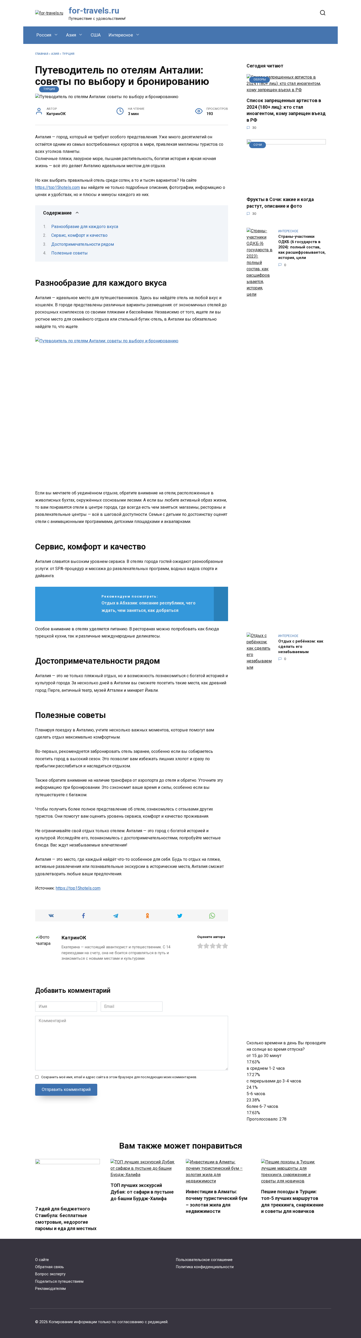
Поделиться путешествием (59, 1281)
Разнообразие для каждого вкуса (84, 226)
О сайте (42, 1260)
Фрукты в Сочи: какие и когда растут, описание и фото (280, 203)
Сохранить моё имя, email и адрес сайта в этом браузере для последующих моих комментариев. (119, 1077)
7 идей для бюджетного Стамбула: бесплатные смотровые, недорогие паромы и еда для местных (65, 1218)
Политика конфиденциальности (205, 1267)
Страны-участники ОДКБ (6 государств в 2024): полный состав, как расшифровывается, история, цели (302, 247)
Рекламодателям (50, 1288)
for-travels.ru (94, 11)
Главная (41, 54)
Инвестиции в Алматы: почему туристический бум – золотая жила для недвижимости (216, 1201)
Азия (71, 35)
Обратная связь (49, 1267)
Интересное (121, 35)
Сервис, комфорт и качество (79, 235)
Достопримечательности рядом (82, 244)
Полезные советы (69, 253)
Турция (68, 54)
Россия (43, 35)
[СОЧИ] (286, 188)
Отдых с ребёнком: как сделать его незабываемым (300, 646)
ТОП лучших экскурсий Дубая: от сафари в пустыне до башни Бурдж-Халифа (142, 1192)
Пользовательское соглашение (204, 1260)
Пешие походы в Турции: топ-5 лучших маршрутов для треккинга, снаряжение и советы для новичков (292, 1201)
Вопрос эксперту (50, 1274)
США (96, 35)
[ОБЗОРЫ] (286, 89)
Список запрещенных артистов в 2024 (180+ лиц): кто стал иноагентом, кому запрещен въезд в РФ (286, 110)
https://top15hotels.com (57, 187)
